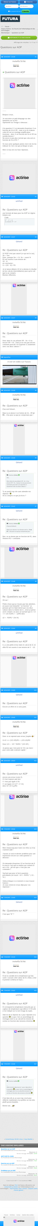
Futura (6, 1215)
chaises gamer (18, 1190)
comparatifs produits (11, 1187)
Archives (12, 1215)
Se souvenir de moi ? (15, 11)
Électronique (5, 33)
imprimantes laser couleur (18, 1188)
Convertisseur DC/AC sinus (14, 1139)
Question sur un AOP (8, 1149)
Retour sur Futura (10, 2)
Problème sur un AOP (8, 1170)
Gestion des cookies (28, 1215)
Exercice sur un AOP (7, 1163)
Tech (16, 1185)
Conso (18, 1215)
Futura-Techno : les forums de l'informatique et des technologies (18, 29)
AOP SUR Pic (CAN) (7, 1156)
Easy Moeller (28, 1139)
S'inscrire (28, 2)
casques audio (32, 1188)
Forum (7, 26)
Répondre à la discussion (19, 38)
